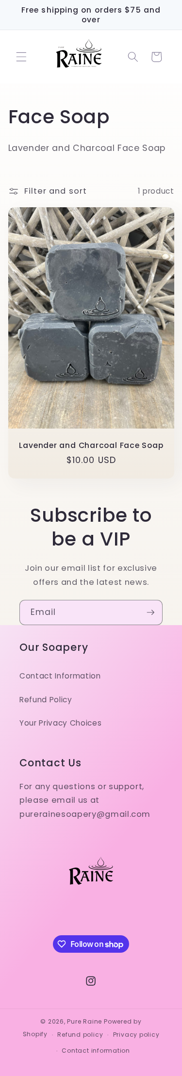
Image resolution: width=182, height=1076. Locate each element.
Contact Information (60, 676)
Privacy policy (136, 1034)
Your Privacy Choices (60, 723)
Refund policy (80, 1034)
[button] (21, 56)
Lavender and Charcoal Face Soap (91, 445)
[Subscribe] (150, 612)
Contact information (96, 1050)
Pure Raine (84, 1021)
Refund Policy (45, 700)
